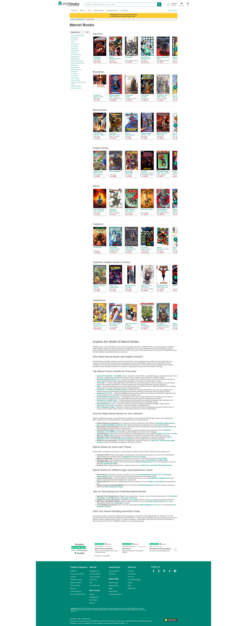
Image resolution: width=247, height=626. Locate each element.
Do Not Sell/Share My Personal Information (101, 621)
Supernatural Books (76, 86)
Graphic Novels (75, 56)
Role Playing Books (76, 69)
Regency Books (75, 67)
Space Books (74, 76)
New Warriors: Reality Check (107, 400)
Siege (99, 386)
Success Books (75, 78)
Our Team (131, 577)
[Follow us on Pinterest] (164, 571)
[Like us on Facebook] (153, 571)
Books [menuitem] (82, 10)
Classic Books (74, 44)
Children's (73, 571)
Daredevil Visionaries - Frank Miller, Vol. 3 (112, 376)
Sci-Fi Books (74, 73)
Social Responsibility (134, 579)
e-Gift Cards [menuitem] (124, 10)
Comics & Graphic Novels (77, 19)
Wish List (92, 603)
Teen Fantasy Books (76, 88)
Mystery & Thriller (75, 582)
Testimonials (131, 588)
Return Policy (113, 591)
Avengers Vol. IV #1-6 (104, 393)
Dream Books (74, 48)
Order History (93, 600)
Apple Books (74, 39)
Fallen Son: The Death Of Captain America (112, 390)
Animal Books (74, 37)
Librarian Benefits (94, 577)
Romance (73, 588)
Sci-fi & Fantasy (75, 585)
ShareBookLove (94, 571)
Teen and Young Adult (77, 574)
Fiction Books (74, 52)
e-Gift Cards (93, 579)
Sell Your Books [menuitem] (172, 10)
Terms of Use (74, 621)
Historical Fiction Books (77, 61)
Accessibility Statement (145, 621)
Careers (130, 582)
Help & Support (113, 582)
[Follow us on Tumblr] (169, 571)
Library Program (114, 571)
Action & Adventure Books (77, 35)
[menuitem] (174, 4)
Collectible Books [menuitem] (111, 10)
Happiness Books (75, 59)
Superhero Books (75, 80)
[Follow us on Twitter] (159, 571)
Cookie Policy (120, 621)
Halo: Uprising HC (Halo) (106, 407)
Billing (110, 588)
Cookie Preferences (131, 621)
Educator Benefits (94, 574)
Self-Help (73, 577)
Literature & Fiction (76, 579)
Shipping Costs (113, 585)
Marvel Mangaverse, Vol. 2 (106, 403)
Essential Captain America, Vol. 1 (109, 379)
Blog (90, 582)
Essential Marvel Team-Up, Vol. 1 (108, 397)
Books (72, 42)
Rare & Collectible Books (77, 594)
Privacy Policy (83, 621)
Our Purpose (132, 574)
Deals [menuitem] (89, 10)
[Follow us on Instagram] (175, 571)
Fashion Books (75, 50)
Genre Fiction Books (76, 54)
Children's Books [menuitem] (99, 10)
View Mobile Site (94, 585)
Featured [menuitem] (74, 10)
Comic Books (74, 46)
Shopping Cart (93, 597)
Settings (91, 594)
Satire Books (74, 71)
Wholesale (112, 574)
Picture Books (74, 65)
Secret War (101, 383)
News (129, 585)
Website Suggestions (115, 594)
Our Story (131, 571)
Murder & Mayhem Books (77, 63)
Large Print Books (75, 591)
